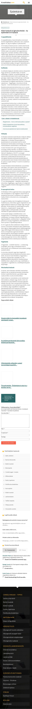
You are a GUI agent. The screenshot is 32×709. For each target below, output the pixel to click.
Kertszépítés (8, 488)
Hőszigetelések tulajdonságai (13, 637)
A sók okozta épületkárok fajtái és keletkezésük (15, 129)
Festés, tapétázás (10, 480)
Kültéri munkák (9, 492)
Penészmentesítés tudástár (12, 677)
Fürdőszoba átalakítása (11, 484)
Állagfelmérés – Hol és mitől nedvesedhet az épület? (16, 121)
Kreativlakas (7, 2)
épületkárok (6, 27)
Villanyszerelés (9, 505)
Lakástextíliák (8, 657)
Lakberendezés (9, 496)
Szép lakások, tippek (9, 668)
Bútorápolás (8, 468)
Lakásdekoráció (8, 653)
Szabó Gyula (6, 573)
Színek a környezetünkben (11, 661)
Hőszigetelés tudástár (10, 641)
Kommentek (11, 550)
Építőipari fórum (8, 696)
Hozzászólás (5, 413)
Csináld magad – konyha (11, 472)
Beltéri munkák (9, 464)
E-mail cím (4, 433)
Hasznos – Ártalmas (9, 680)
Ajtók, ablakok (9, 455)
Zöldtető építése (8, 688)
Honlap (3, 437)
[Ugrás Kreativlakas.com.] (1, 22)
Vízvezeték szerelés (10, 509)
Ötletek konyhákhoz (10, 650)
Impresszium (7, 704)
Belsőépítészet (8, 664)
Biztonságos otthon (9, 684)
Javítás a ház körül (9, 598)
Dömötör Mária (7, 555)
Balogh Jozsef (6, 564)
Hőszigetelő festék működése (13, 630)
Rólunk (6, 700)
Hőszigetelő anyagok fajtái (12, 633)
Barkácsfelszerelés (10, 459)
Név (3, 429)
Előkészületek (9, 476)
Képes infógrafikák (9, 621)
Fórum (24, 550)
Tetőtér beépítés (9, 500)
